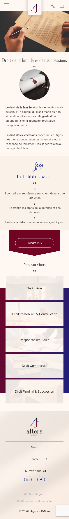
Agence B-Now (40, 511)
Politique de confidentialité (34, 501)
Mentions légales (34, 494)
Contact (34, 459)
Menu (34, 447)
